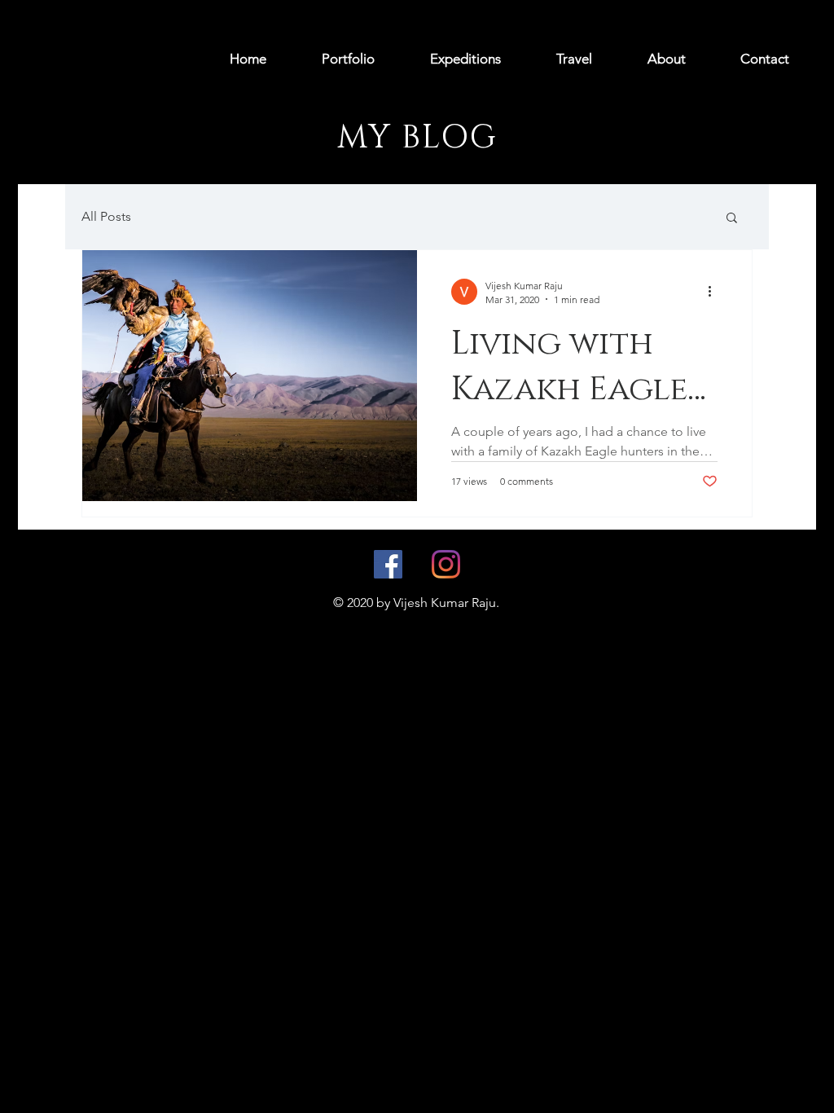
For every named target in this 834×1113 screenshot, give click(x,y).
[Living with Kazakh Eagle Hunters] (249, 375)
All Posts (106, 216)
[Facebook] (388, 564)
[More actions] (715, 291)
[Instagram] (446, 564)
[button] (732, 218)
